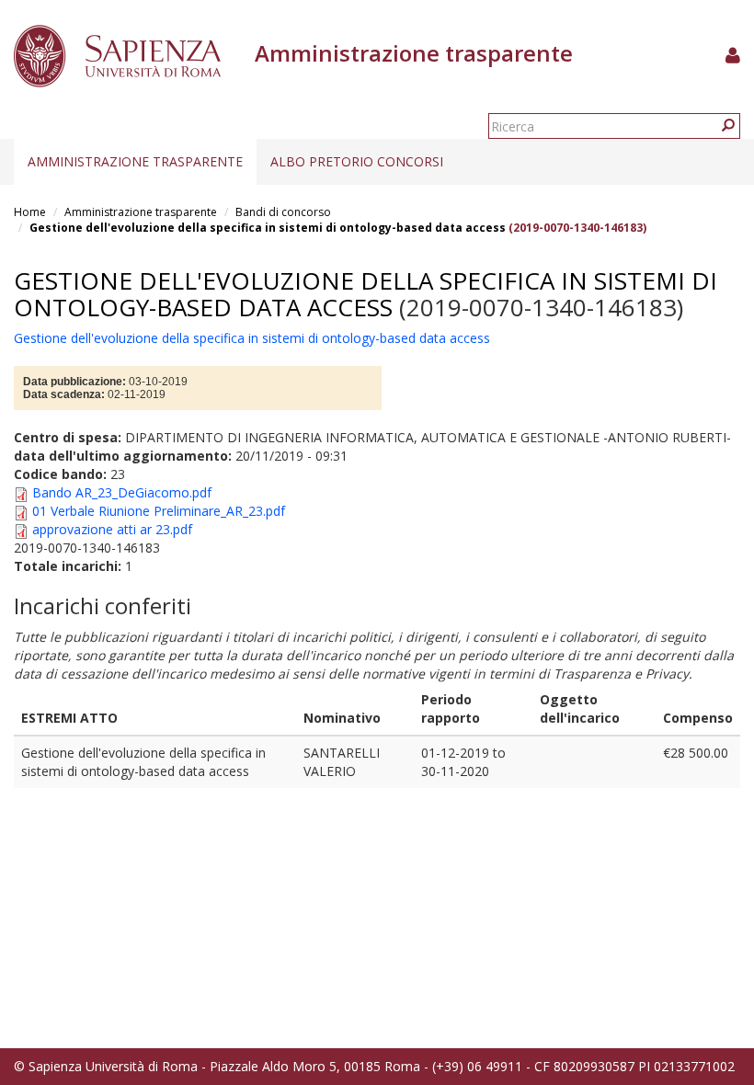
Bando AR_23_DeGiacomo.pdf (121, 492)
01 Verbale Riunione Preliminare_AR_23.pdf (158, 511)
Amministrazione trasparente (135, 161)
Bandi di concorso (283, 212)
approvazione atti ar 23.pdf (112, 529)
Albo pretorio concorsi (356, 161)
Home (30, 212)
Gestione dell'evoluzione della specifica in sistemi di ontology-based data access (267, 227)
